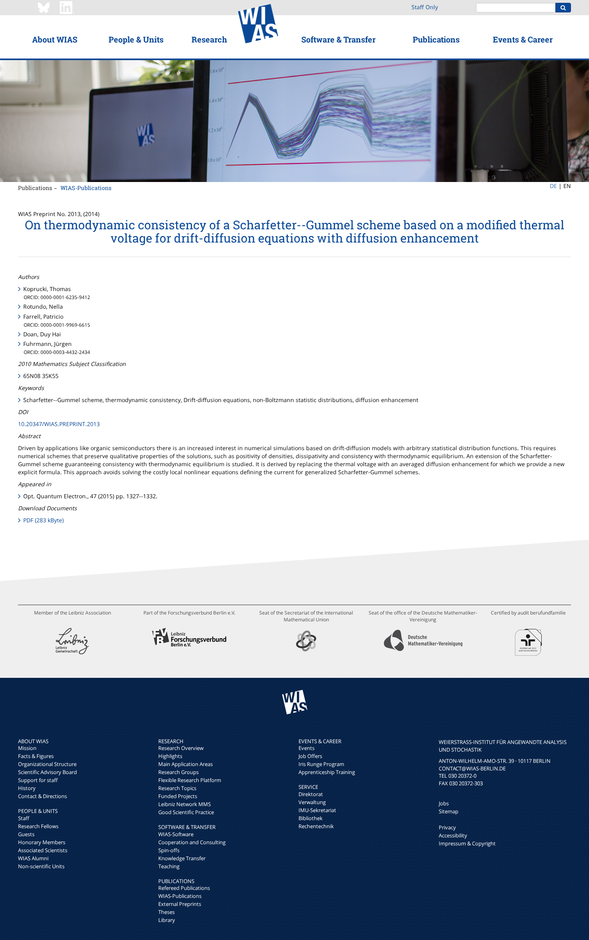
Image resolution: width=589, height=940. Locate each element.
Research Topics (177, 788)
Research (209, 39)
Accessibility (453, 835)
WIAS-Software (176, 834)
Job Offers (310, 756)
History (27, 788)
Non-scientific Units (41, 866)
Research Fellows (38, 826)
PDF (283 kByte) (43, 520)
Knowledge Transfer (182, 858)
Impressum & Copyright (467, 843)
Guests (26, 834)
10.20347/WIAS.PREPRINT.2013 (59, 424)
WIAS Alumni (33, 858)
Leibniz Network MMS (184, 804)
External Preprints (179, 904)
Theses (166, 912)
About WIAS (54, 39)
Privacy (447, 827)
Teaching (169, 866)
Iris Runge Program (321, 764)
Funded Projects (177, 796)
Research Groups (178, 772)
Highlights (170, 756)
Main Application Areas (185, 764)
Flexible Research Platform (189, 780)
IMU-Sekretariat (317, 810)
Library (166, 920)
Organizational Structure (47, 764)
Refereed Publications (184, 887)
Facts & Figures (36, 756)
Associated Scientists (42, 850)
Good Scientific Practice (186, 812)
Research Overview (181, 748)
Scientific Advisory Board (47, 772)
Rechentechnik (316, 826)
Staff (23, 818)
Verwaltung (312, 802)
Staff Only (424, 7)
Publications (436, 39)
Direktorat (311, 794)
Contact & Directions (42, 796)
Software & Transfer (338, 39)
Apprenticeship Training (327, 772)
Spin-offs (169, 850)
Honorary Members (41, 842)
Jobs (444, 803)
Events (307, 748)
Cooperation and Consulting (192, 842)
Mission (27, 748)
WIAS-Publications (86, 188)
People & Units (136, 39)
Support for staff (38, 780)
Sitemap (448, 811)
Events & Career (523, 39)
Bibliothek (311, 818)
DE (553, 186)
